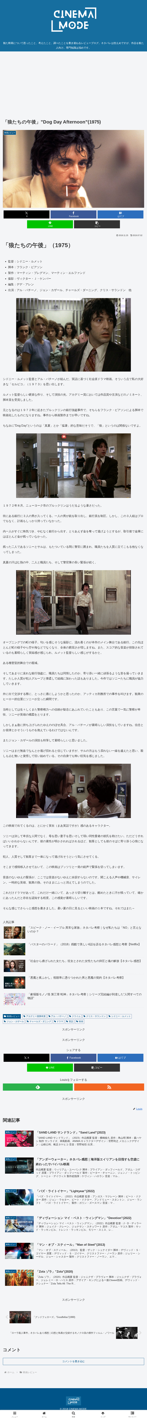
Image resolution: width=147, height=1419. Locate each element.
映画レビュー (13, 1016)
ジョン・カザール (15, 1021)
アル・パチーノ (58, 1016)
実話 (71, 1021)
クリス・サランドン (96, 1016)
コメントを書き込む (73, 1361)
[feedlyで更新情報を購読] (38, 1087)
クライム (76, 1016)
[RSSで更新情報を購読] (109, 1087)
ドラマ (60, 1021)
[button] (97, 224)
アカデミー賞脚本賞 (36, 1016)
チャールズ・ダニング (40, 1021)
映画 (81, 1021)
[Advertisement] (73, 81)
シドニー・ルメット (121, 1016)
